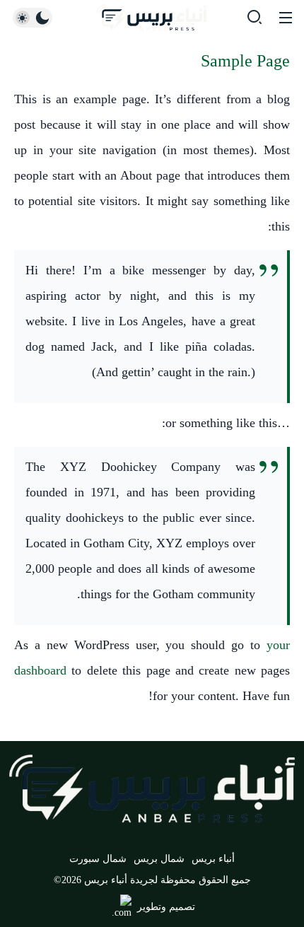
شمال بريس (159, 858)
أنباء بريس (213, 858)
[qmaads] (152, 789)
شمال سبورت (98, 858)
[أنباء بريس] (152, 18)
